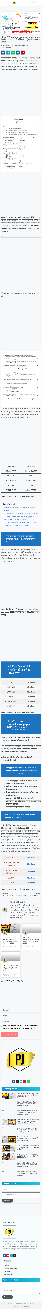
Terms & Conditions (10, 1268)
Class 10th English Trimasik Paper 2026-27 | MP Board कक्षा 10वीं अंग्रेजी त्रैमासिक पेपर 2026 (28, 1156)
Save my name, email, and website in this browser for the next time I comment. (20, 1027)
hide (12, 504)
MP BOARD (31, 466)
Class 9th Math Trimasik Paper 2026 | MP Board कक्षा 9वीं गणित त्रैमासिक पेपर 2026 (11, 968)
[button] (33, 2)
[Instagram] (14, 1255)
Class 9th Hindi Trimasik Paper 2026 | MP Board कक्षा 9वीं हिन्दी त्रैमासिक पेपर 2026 (31, 940)
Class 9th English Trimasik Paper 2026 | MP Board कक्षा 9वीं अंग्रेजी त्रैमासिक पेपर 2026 (10, 940)
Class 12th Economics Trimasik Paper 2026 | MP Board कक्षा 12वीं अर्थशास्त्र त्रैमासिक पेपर (27, 1130)
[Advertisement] (21, 94)
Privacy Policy (8, 1274)
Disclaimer (7, 1271)
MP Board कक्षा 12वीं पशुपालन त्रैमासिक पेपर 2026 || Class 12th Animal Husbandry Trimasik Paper (28, 1121)
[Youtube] (7, 1255)
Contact (6, 1265)
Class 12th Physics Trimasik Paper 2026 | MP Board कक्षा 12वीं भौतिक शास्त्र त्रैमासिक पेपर (28, 1138)
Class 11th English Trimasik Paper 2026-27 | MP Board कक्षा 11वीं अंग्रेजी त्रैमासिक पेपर (28, 1147)
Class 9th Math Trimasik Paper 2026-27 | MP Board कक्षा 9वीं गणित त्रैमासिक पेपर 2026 (27, 1164)
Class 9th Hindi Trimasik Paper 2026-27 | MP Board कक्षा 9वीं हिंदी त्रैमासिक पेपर (27, 1173)
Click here (31, 858)
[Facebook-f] (4, 1255)
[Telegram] (11, 1255)
